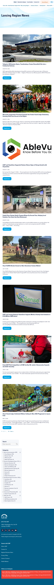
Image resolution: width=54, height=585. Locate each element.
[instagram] (9, 530)
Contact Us (36, 2)
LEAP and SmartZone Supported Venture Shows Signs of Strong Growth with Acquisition (25, 166)
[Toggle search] (51, 2)
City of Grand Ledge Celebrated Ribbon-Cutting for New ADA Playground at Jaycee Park (26, 414)
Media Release (4, 561)
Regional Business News (7, 552)
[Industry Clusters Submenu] (39, 6)
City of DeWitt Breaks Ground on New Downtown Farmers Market (22, 266)
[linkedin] (12, 530)
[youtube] (15, 530)
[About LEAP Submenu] (52, 6)
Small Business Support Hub (14, 5)
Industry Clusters (34, 5)
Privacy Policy (4, 555)
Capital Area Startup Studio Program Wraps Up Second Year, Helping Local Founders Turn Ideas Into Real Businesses (24, 216)
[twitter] (6, 530)
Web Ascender (19, 536)
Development (42, 5)
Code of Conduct (5, 558)
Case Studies (30, 2)
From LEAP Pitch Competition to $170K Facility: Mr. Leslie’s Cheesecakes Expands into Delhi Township (26, 366)
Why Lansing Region (25, 5)
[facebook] (2, 530)
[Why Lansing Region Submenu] (30, 6)
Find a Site (5, 5)
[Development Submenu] (46, 6)
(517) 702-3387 (5, 521)
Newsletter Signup (22, 2)
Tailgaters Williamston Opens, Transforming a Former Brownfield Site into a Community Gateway (24, 65)
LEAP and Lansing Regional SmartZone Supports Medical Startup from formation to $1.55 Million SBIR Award (26, 315)
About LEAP (49, 5)
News (15, 2)
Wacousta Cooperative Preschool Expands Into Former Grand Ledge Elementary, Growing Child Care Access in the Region (26, 115)
